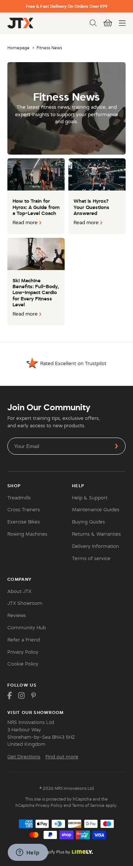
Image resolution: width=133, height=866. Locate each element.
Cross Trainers (23, 509)
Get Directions (23, 756)
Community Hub (26, 627)
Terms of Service (88, 805)
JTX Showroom (24, 603)
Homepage (18, 48)
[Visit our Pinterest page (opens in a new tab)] (33, 695)
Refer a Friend (23, 640)
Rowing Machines (27, 534)
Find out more (61, 756)
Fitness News (49, 48)
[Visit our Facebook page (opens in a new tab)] (9, 695)
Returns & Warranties (96, 534)
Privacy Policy (22, 652)
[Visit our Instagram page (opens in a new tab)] (21, 695)
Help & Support (90, 498)
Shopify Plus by (55, 852)
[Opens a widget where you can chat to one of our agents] (27, 853)
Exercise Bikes (23, 522)
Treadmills (19, 498)
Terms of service (91, 558)
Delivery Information (95, 546)
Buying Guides (88, 522)
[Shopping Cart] (107, 23)
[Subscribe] (116, 446)
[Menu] (122, 22)
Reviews (16, 615)
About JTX (19, 591)
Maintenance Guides (95, 509)
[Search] (93, 23)
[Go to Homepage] (20, 23)
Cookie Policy (22, 664)
